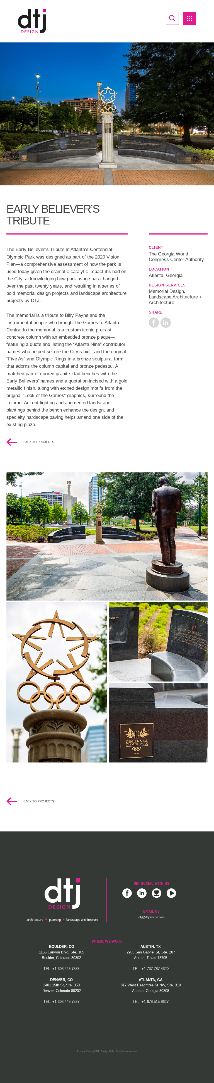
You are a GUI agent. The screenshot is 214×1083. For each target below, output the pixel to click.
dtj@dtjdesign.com (151, 917)
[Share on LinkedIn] (165, 322)
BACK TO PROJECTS (38, 442)
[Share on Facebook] (154, 322)
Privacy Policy (85, 1051)
